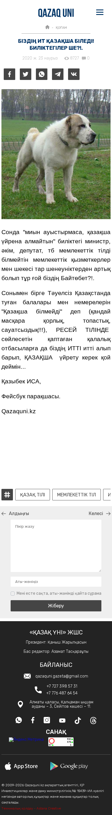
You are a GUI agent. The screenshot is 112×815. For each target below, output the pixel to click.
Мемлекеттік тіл (76, 495)
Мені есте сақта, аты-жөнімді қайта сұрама (59, 593)
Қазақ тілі (32, 495)
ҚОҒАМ (61, 28)
